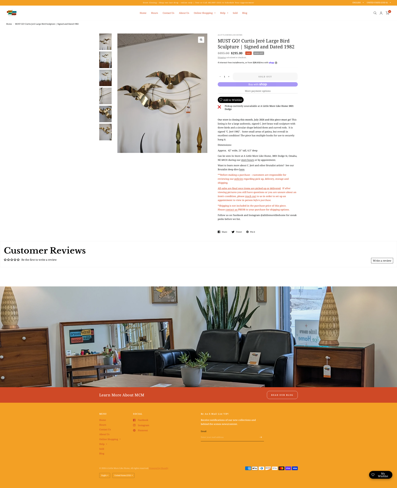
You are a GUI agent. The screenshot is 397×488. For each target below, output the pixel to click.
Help (222, 12)
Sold (235, 12)
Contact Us (168, 12)
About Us (184, 12)
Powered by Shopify (158, 468)
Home (143, 12)
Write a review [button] (382, 260)
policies (238, 178)
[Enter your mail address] (261, 437)
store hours (247, 159)
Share (224, 232)
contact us (231, 209)
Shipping (222, 57)
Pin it (252, 232)
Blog (244, 12)
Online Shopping (203, 12)
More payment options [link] (258, 90)
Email (203, 431)
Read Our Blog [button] (282, 395)
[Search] (375, 13)
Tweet (239, 232)
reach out (250, 196)
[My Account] (381, 13)
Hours (154, 12)
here (241, 169)
